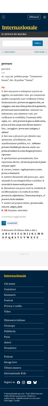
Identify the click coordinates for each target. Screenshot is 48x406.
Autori (7, 342)
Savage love (10, 362)
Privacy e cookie (13, 306)
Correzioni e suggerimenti (14, 217)
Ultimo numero (12, 368)
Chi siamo (9, 284)
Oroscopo (9, 326)
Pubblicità (9, 331)
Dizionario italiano (14, 320)
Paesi (7, 337)
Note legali (8, 401)
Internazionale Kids (15, 373)
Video (7, 311)
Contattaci (10, 289)
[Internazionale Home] (16, 276)
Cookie (17, 401)
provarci (9, 52)
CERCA (37, 43)
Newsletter (10, 348)
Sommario (10, 295)
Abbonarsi (34, 17)
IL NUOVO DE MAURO (14, 34)
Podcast (8, 357)
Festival (8, 300)
